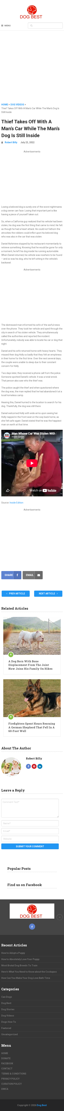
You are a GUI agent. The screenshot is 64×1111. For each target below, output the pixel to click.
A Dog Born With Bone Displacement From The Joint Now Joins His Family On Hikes (30, 664)
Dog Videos (7, 1015)
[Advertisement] (32, 69)
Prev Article (17, 593)
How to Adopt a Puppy (13, 953)
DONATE (6, 1058)
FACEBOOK (7, 1063)
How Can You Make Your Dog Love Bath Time (25, 978)
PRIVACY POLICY (10, 1078)
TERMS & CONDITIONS (13, 1073)
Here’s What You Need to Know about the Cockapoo (29, 971)
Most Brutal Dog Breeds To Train (19, 965)
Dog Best (6, 1003)
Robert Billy (11, 142)
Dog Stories (7, 1009)
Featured (6, 1028)
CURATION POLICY (11, 1084)
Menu (7, 25)
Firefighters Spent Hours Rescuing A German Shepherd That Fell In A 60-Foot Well (31, 727)
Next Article (47, 593)
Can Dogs (6, 997)
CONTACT (6, 1068)
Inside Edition (16, 502)
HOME (4, 1053)
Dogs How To (8, 1022)
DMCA (4, 1089)
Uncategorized (9, 1034)
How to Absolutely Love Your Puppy (20, 959)
